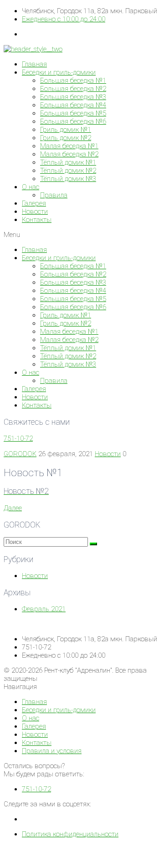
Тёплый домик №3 (68, 179)
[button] (82, 235)
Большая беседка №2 (73, 89)
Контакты (36, 220)
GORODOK (20, 454)
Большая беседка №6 (73, 121)
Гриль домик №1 (65, 130)
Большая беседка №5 (73, 113)
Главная (34, 64)
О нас (30, 187)
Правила (53, 195)
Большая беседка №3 (73, 97)
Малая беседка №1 (69, 146)
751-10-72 (18, 438)
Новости (35, 211)
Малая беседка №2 (69, 154)
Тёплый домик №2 (68, 170)
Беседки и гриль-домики (59, 72)
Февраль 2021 (44, 609)
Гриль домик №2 (65, 138)
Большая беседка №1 (73, 80)
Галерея (34, 203)
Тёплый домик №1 (68, 162)
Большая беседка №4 (73, 105)
